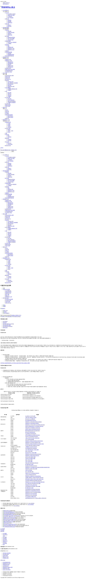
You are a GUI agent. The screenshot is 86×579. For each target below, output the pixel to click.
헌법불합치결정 (10, 54)
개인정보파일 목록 (7, 325)
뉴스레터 (7, 113)
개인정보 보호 (6, 297)
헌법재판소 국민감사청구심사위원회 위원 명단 (35, 424)
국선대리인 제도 (8, 71)
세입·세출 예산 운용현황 (12, 82)
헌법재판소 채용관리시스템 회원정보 (33, 476)
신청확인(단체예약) (11, 102)
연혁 (6, 133)
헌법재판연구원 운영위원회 (31, 493)
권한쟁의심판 (10, 66)
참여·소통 (5, 73)
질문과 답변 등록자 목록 (30, 457)
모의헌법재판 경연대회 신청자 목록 (32, 486)
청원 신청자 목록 (28, 460)
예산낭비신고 (8, 79)
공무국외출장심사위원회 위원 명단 (32, 435)
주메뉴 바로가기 (6, 2)
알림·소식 (5, 107)
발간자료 (7, 36)
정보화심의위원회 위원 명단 (31, 465)
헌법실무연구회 (6, 568)
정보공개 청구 (10, 84)
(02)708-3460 (7, 546)
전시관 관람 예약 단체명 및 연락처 (32, 445)
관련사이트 (5, 327)
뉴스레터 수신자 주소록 (30, 416)
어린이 (1, 147)
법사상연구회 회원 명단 (30, 432)
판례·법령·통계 (6, 27)
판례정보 (7, 29)
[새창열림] (5, 310)
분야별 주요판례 (10, 32)
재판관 (8, 129)
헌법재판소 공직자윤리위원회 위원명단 (33, 421)
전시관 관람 (7, 97)
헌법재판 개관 (8, 59)
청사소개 (7, 141)
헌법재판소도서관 (6, 563)
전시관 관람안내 (10, 99)
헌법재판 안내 (6, 57)
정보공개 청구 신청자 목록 (30, 452)
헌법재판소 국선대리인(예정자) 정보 (32, 442)
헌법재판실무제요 (11, 37)
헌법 (8, 45)
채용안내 (7, 118)
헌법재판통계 (8, 41)
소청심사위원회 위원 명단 (30, 474)
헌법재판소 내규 (10, 49)
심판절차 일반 (8, 68)
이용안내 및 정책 (6, 289)
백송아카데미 (8, 104)
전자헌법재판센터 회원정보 (31, 448)
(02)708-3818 (8, 548)
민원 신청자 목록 (28, 461)
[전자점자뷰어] (8, 316)
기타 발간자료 (10, 39)
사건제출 (5, 533)
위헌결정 (9, 53)
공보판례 (9, 31)
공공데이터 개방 (10, 86)
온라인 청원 (7, 106)
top (1, 528)
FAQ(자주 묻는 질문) (9, 75)
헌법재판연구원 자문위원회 (31, 495)
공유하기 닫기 (18, 315)
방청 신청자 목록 (28, 451)
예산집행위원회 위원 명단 (30, 420)
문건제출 (5, 537)
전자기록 (5, 539)
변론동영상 (9, 22)
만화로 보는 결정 (11, 15)
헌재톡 (3, 528)
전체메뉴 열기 (14, 149)
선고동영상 (9, 16)
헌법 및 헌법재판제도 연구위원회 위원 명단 (34, 426)
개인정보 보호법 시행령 (25, 362)
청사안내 (9, 143)
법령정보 (7, 44)
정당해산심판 (10, 65)
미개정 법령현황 (8, 52)
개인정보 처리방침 (9, 299)
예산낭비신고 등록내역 (30, 418)
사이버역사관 (5, 566)
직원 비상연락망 (28, 470)
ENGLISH (2, 149)
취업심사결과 (10, 117)
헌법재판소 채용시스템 (7, 567)
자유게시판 (7, 78)
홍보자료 (7, 138)
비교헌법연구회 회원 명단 (30, 433)
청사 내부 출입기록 (29, 471)
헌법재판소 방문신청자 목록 (31, 468)
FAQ (4, 544)
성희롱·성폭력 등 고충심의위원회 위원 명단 (34, 477)
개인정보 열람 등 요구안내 (8, 323)
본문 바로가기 (6, 3)
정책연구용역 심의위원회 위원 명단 (32, 429)
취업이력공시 (10, 115)
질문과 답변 (7, 76)
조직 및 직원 (7, 128)
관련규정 (5, 322)
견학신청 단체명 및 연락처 (30, 417)
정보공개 (7, 80)
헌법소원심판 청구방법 (10, 69)
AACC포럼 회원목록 (29, 439)
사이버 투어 (9, 144)
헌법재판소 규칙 (10, 48)
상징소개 (7, 134)
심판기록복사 (8, 87)
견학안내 (9, 93)
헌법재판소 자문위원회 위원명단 (32, 423)
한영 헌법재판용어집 (9, 55)
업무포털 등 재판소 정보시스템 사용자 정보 (34, 479)
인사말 (8, 123)
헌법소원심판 (10, 61)
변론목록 (9, 21)
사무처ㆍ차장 (10, 130)
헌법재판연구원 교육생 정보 (31, 484)
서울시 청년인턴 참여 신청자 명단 (32, 438)
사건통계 (9, 43)
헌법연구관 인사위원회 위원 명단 (32, 473)
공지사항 (9, 92)
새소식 (6, 109)
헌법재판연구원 (6, 564)
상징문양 (9, 136)
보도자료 (7, 111)
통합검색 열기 (8, 149)
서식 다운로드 (31, 503)
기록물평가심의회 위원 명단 (31, 446)
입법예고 (7, 50)
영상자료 (9, 140)
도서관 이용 (7, 103)
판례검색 (9, 33)
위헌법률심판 (10, 63)
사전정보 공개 (10, 81)
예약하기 (9, 25)
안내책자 (9, 139)
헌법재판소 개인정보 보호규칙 (13, 362)
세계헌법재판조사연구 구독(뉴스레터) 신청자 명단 (35, 498)
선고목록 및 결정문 (11, 13)
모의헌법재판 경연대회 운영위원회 (32, 489)
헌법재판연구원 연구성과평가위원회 (33, 492)
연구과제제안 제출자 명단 (30, 496)
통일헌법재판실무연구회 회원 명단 (32, 430)
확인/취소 (9, 26)
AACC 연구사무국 (6, 569)
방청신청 (7, 23)
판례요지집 (9, 34)
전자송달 (5, 538)
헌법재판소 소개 (6, 119)
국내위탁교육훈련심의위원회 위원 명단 (33, 480)
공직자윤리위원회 (9, 114)
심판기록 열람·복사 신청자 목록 (31, 449)
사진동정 (9, 127)
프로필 (8, 124)
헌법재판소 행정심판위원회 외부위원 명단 (34, 440)
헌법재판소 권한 (8, 60)
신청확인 (9, 90)
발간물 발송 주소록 (29, 464)
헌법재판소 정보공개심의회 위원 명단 (33, 454)
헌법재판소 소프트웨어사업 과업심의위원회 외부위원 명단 (37, 467)
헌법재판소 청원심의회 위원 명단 (32, 455)
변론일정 (9, 20)
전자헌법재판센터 (9, 70)
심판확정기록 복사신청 (12, 88)
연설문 (8, 125)
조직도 (8, 269)
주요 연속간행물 (10, 38)
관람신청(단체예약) (11, 101)
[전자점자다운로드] (16, 316)
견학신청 (9, 95)
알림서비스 (5, 540)
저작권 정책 (7, 301)
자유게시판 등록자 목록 (30, 458)
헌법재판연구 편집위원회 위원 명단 (32, 490)
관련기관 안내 (8, 302)
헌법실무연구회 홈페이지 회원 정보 (32, 427)
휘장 (8, 135)
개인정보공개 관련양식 (7, 326)
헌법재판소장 (8, 122)
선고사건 (7, 12)
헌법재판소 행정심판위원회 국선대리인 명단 (34, 443)
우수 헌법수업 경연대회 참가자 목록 (32, 483)
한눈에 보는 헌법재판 (11, 42)
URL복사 (13, 315)
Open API (9, 85)
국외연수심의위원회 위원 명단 (31, 436)
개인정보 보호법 (3, 362)
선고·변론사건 (6, 10)
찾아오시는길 (8, 145)
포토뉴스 (7, 112)
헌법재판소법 (10, 47)
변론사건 (7, 18)
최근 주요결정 (10, 17)
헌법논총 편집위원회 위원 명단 (31, 462)
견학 (6, 91)
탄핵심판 (9, 64)
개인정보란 (5, 321)
